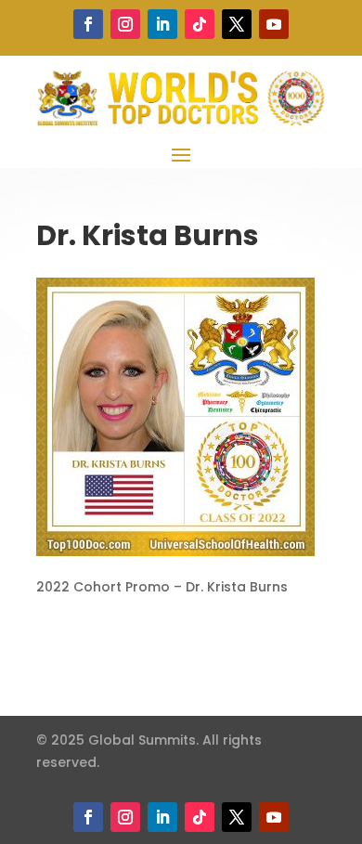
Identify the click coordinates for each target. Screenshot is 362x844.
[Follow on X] (237, 24)
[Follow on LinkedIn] (162, 24)
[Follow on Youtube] (274, 24)
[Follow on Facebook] (88, 24)
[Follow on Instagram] (125, 24)
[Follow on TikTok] (199, 24)
